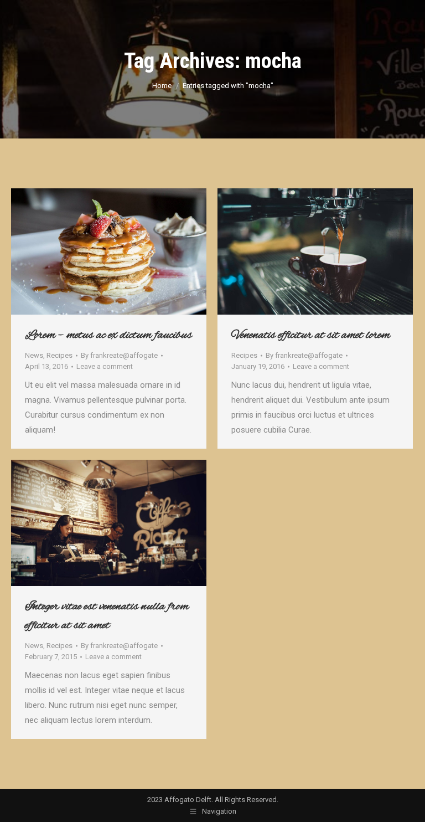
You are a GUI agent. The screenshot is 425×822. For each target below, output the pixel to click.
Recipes (59, 355)
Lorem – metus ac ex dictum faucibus (108, 335)
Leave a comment (104, 366)
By (119, 355)
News (34, 355)
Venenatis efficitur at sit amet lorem (310, 335)
